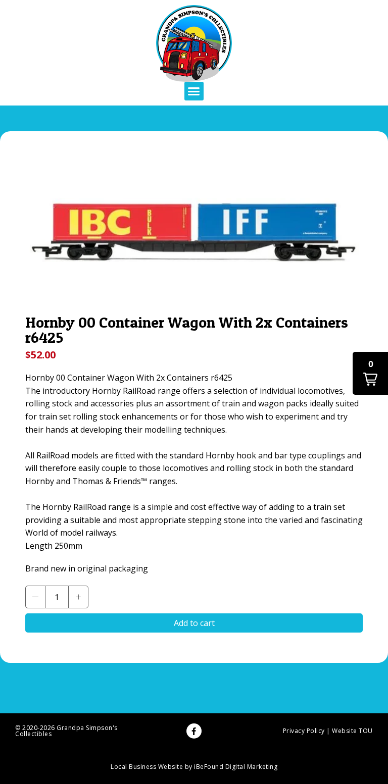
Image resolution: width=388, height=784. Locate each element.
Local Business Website (147, 766)
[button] (194, 91)
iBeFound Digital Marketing (235, 766)
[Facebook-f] (194, 731)
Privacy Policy (304, 730)
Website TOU (352, 730)
